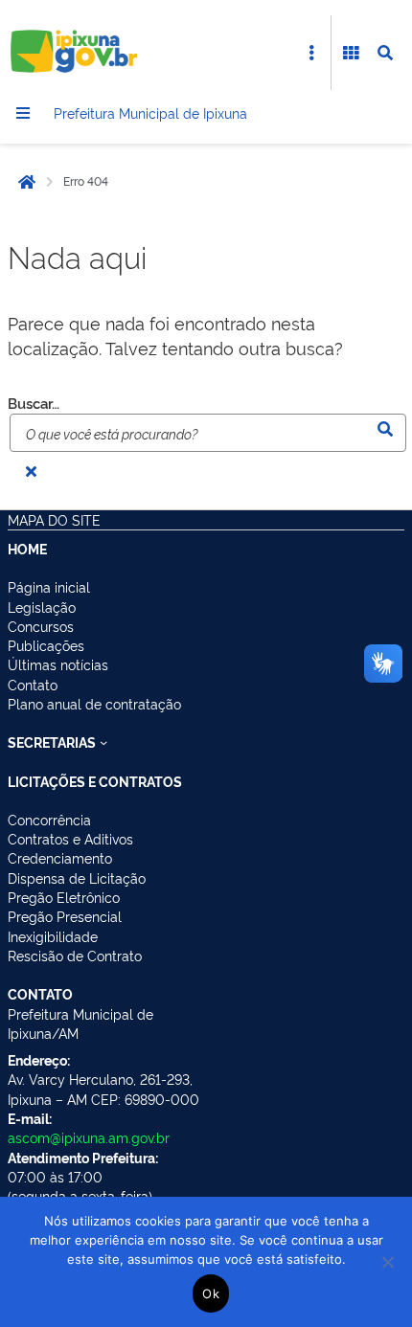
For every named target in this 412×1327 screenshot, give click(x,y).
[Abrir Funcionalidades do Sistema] (350, 52)
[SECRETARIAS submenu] (103, 742)
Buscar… (33, 403)
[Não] (388, 1261)
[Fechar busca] (30, 471)
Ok (210, 1293)
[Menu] (23, 113)
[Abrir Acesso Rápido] (311, 52)
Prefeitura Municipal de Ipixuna (150, 112)
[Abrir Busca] (385, 53)
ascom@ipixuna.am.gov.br (89, 1137)
